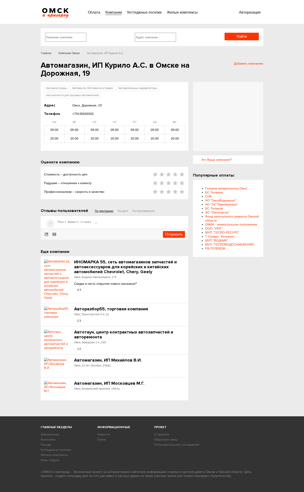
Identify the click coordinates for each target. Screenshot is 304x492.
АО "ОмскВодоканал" (220, 200)
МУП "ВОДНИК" (216, 240)
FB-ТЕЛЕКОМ (215, 248)
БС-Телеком (214, 192)
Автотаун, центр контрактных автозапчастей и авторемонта (123, 334)
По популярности (143, 211)
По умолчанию (104, 211)
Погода (46, 444)
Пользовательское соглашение (176, 444)
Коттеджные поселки (144, 12)
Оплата (94, 12)
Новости (103, 434)
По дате (123, 211)
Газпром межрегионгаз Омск (226, 188)
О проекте (161, 434)
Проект (160, 427)
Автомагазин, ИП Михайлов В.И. (108, 360)
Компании (113, 12)
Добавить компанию (248, 63)
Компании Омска (69, 53)
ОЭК (208, 196)
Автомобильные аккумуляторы (137, 88)
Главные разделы (56, 427)
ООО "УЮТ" (214, 228)
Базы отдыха (50, 460)
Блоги (101, 439)
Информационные (113, 427)
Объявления (50, 434)
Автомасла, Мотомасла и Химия (92, 88)
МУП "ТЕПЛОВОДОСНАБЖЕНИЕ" (230, 244)
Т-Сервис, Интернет (220, 236)
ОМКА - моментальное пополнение (231, 224)
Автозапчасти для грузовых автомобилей (72, 95)
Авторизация (250, 12)
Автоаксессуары (56, 88)
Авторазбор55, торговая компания (111, 309)
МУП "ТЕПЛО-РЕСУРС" (222, 232)
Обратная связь (165, 439)
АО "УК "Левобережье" (221, 204)
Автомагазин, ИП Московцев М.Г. (109, 383)
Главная (46, 53)
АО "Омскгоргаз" (217, 212)
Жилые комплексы (182, 12)
